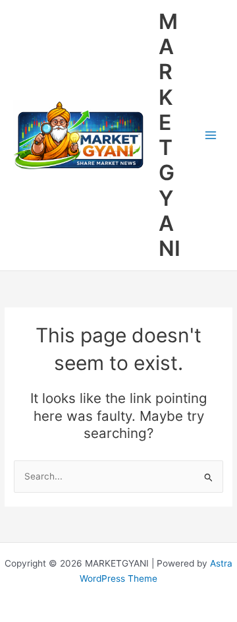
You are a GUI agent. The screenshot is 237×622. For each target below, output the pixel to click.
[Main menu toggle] (211, 135)
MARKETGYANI (169, 135)
